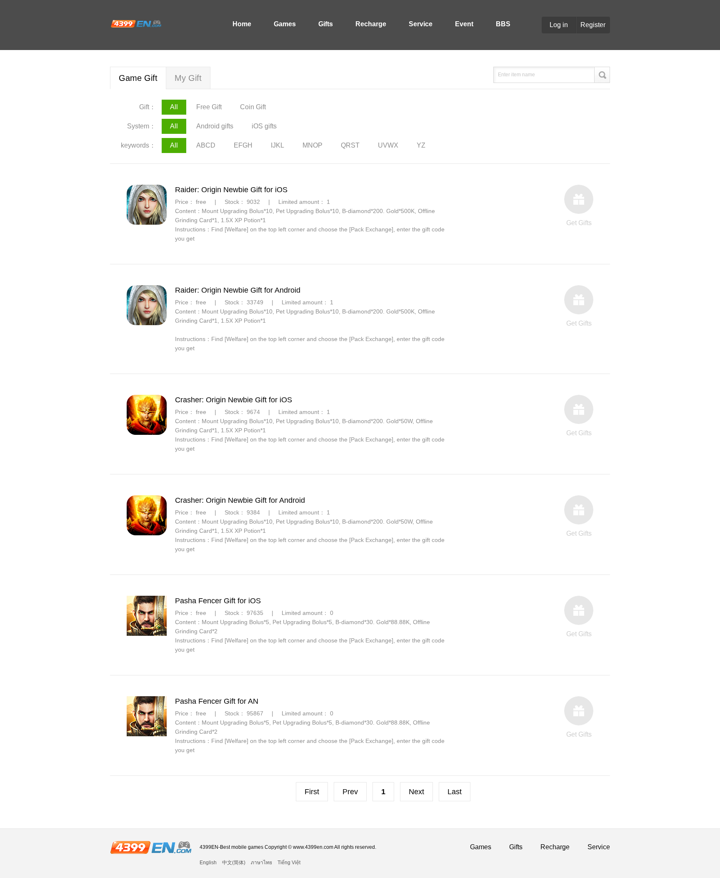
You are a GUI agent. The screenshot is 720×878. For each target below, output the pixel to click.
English (208, 862)
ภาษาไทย (261, 862)
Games (285, 24)
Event (464, 24)
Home (241, 24)
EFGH (243, 145)
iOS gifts (264, 126)
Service (420, 24)
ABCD (205, 145)
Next (416, 792)
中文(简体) (233, 862)
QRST (350, 145)
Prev (350, 792)
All (174, 106)
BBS (503, 24)
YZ (421, 145)
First (312, 792)
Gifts (325, 24)
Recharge (370, 24)
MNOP (312, 145)
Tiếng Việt (289, 862)
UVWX (388, 145)
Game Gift (138, 78)
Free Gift (209, 106)
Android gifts (214, 126)
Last (455, 792)
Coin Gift (253, 106)
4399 (136, 23)
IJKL (277, 145)
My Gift (188, 78)
